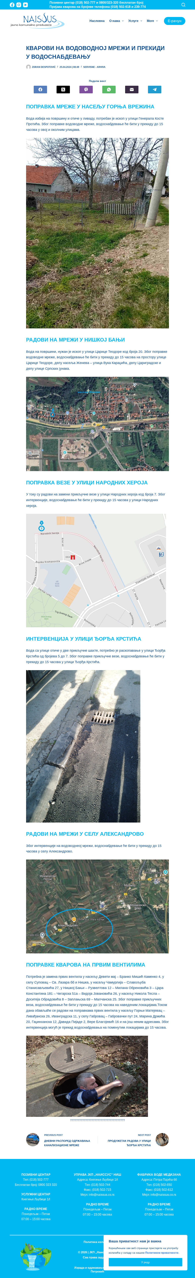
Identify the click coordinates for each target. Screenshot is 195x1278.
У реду (145, 1262)
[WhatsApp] (109, 89)
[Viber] (86, 89)
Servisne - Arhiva (94, 67)
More (150, 20)
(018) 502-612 (163, 1189)
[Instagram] (18, 4)
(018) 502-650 (162, 1184)
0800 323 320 (47, 1184)
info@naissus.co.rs (101, 1194)
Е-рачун (174, 21)
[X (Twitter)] (63, 89)
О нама (114, 20)
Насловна (97, 20)
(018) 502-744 (100, 1184)
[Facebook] (12, 4)
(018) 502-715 (101, 1189)
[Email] (131, 89)
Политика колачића (97, 1242)
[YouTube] (25, 4)
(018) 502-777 (39, 1179)
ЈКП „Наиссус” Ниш (103, 1252)
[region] (145, 1252)
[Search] (183, 5)
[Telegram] (154, 89)
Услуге (133, 20)
